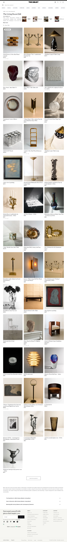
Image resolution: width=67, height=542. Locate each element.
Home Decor (45, 514)
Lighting (45, 519)
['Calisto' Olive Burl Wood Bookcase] (33, 137)
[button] (7, 58)
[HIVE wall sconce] (33, 360)
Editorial (29, 521)
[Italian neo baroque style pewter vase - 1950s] (13, 455)
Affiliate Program (31, 526)
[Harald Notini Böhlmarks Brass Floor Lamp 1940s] (33, 168)
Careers (29, 524)
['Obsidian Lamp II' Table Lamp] (54, 40)
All (43, 524)
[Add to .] (20, 29)
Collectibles (46, 521)
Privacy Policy (18, 519)
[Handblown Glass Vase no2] (13, 297)
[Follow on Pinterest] (11, 522)
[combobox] (33, 5)
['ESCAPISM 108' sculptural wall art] (54, 73)
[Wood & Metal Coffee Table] (33, 297)
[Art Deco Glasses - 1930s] (33, 200)
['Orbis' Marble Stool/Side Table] (13, 233)
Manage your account (32, 534)
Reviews (29, 528)
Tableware (45, 517)
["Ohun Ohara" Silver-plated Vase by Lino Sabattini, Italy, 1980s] (33, 105)
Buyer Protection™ (57, 521)
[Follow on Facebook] (4, 522)
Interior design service (32, 514)
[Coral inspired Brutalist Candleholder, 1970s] (33, 424)
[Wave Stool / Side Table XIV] (33, 73)
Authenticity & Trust (32, 517)
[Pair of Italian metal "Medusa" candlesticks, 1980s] (54, 265)
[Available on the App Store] (9, 524)
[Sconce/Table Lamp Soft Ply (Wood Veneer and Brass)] (33, 265)
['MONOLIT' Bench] (13, 137)
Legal (35, 540)
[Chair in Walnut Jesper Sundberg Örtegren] (54, 327)
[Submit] (2, 5)
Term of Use (30, 540)
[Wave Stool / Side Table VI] (13, 73)
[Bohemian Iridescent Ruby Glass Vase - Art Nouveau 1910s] (54, 200)
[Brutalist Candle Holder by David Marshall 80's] (13, 265)
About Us (29, 512)
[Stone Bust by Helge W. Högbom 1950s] (33, 327)
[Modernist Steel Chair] (13, 327)
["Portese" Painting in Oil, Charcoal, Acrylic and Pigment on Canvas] (13, 391)
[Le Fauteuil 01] (54, 391)
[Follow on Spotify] (17, 522)
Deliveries (55, 516)
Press (28, 523)
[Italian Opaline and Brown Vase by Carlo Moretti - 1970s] (54, 168)
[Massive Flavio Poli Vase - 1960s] (54, 360)
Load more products (33, 478)
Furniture (45, 512)
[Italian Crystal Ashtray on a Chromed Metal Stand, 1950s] (33, 391)
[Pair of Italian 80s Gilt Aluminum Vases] (54, 233)
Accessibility (40, 540)
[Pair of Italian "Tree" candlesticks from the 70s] (33, 40)
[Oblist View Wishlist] (60, 2)
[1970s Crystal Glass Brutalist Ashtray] (13, 360)
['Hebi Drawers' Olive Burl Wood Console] (13, 40)
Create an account (31, 532)
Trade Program (31, 516)
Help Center (56, 514)
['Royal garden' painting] (54, 297)
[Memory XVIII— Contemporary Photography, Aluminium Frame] (13, 424)
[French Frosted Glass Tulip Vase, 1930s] (54, 105)
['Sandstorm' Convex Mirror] (13, 105)
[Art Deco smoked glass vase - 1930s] (54, 424)
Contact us (56, 512)
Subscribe (21, 517)
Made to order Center (58, 519)
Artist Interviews (31, 519)
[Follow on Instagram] (7, 522)
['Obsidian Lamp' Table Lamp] (54, 137)
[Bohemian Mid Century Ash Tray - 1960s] (33, 233)
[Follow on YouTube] (14, 522)
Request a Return (57, 517)
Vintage (45, 516)
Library (44, 523)
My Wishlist (30, 536)
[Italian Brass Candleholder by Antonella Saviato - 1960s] (13, 200)
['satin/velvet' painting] (13, 168)
